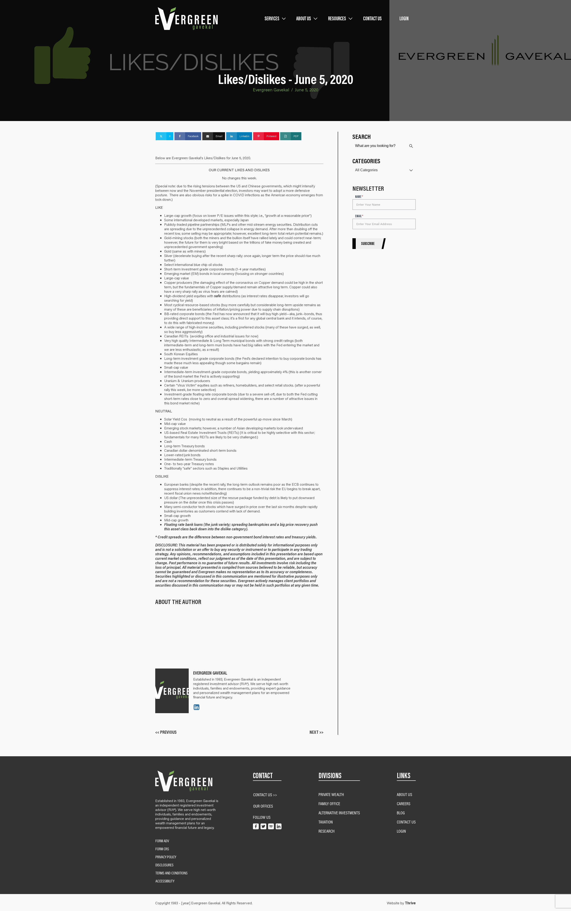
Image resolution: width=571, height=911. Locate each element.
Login (404, 18)
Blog (401, 812)
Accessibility (164, 881)
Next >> (316, 732)
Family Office (329, 803)
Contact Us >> (265, 794)
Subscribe (367, 243)
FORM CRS (162, 849)
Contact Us (372, 18)
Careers (403, 803)
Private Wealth (331, 794)
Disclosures (164, 865)
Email (359, 216)
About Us (404, 794)
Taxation (326, 822)
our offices (263, 806)
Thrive (410, 903)
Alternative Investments (339, 812)
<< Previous (166, 732)
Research (327, 831)
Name (359, 197)
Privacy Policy (165, 857)
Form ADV (162, 841)
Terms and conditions (171, 873)
